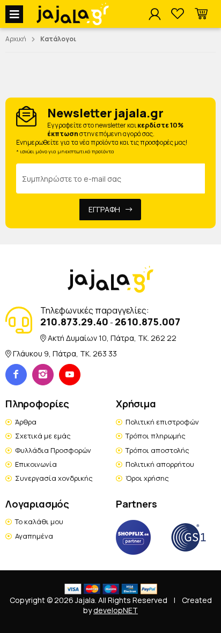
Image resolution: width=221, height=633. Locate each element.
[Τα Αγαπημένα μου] (177, 14)
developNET (115, 610)
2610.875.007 (147, 321)
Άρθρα (25, 422)
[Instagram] (43, 374)
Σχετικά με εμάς (43, 436)
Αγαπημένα (34, 536)
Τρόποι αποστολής (157, 450)
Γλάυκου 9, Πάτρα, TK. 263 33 (65, 353)
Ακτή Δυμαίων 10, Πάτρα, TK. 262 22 (112, 338)
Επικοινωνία (36, 464)
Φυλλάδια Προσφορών (53, 450)
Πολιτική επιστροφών (162, 422)
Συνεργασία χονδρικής (54, 478)
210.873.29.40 (74, 321)
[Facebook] (16, 374)
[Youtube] (69, 374)
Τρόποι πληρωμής (156, 436)
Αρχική (15, 38)
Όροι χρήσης (147, 478)
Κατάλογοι (58, 38)
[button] (201, 14)
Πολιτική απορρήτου (160, 464)
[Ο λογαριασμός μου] (154, 14)
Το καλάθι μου (39, 521)
